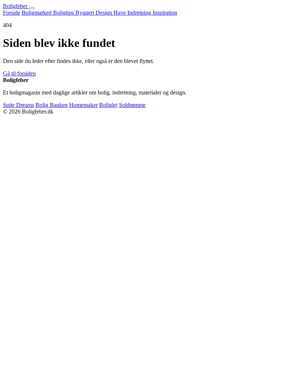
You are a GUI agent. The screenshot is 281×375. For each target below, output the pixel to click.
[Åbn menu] (32, 8)
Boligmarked (37, 13)
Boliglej (108, 105)
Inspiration (165, 13)
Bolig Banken (51, 105)
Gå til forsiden (19, 73)
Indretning (140, 13)
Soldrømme (132, 105)
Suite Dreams (18, 105)
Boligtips (64, 13)
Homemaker (83, 105)
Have (120, 13)
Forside (11, 13)
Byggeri (85, 13)
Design (104, 13)
